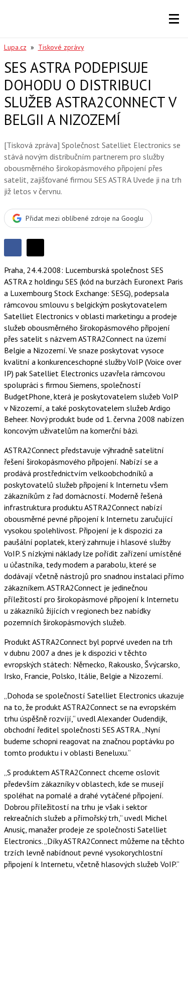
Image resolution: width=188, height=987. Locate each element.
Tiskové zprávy (61, 47)
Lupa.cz (15, 47)
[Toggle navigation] (174, 19)
